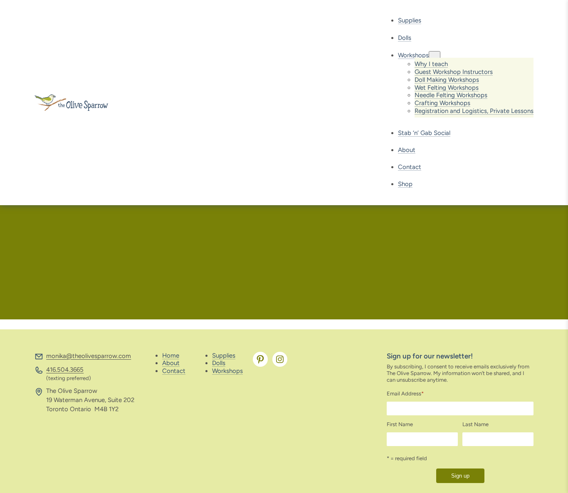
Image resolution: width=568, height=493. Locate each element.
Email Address (405, 393)
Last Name (475, 424)
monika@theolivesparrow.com (88, 356)
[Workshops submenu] (434, 55)
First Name (400, 424)
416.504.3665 (65, 369)
